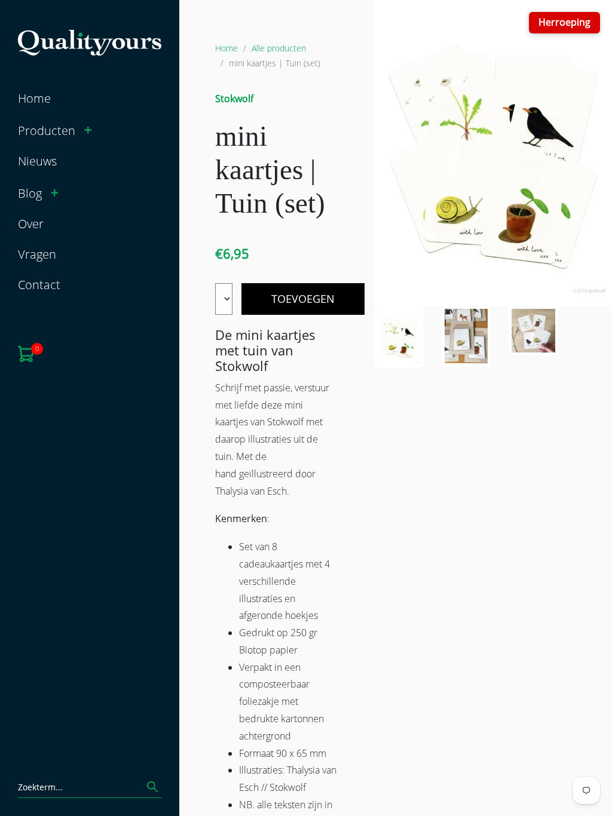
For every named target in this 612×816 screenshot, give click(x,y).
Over (31, 223)
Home (34, 98)
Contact (39, 284)
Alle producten (279, 48)
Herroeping (564, 22)
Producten (46, 130)
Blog (30, 193)
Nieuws (37, 160)
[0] (26, 352)
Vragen (37, 254)
